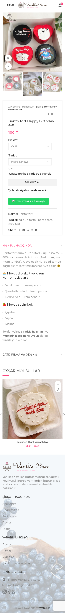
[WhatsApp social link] (32, 230)
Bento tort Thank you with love (32, 442)
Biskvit (13, 140)
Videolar (8, 557)
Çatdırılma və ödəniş (16, 563)
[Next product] (55, 114)
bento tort (45, 220)
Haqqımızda (10, 510)
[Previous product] (48, 114)
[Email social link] (24, 230)
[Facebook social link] (20, 230)
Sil (12, 169)
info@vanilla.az (25, 585)
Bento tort (25, 214)
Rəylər (6, 522)
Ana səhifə (14, 107)
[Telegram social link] (36, 230)
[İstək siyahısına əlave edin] (58, 384)
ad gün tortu (27, 220)
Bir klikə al (32, 182)
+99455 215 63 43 (29, 579)
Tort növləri (10, 516)
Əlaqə (6, 528)
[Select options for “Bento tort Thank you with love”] (58, 389)
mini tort (14, 224)
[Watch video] (8, 58)
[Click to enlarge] (8, 66)
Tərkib (12, 155)
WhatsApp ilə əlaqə (31, 201)
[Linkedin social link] (28, 230)
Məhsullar (28, 107)
